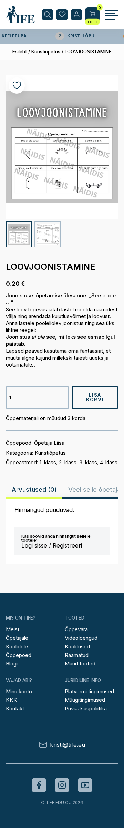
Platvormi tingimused (89, 691)
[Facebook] (39, 785)
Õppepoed (18, 655)
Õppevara (76, 629)
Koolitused (77, 646)
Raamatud (77, 655)
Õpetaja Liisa (49, 443)
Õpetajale (17, 638)
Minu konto (19, 691)
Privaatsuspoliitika (86, 708)
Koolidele (17, 646)
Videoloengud (81, 638)
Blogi (12, 663)
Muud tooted (80, 663)
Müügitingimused (85, 700)
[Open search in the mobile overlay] (47, 15)
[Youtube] (85, 785)
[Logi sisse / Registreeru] (76, 15)
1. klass (48, 462)
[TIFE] (20, 20)
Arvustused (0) (34, 489)
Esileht (19, 52)
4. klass (108, 462)
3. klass (88, 462)
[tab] (34, 489)
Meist (12, 629)
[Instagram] (62, 785)
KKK (11, 700)
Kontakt (15, 708)
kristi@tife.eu (67, 745)
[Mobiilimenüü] (111, 15)
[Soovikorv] (62, 15)
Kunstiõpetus (45, 52)
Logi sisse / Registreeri (51, 545)
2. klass (67, 462)
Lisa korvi (95, 397)
